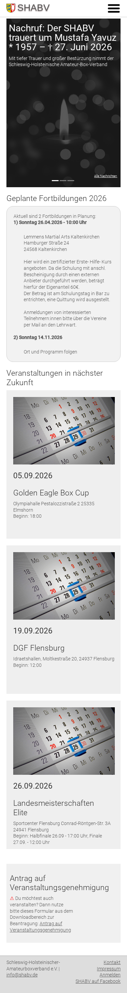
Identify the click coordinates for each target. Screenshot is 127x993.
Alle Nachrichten (105, 176)
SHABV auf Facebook (98, 981)
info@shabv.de (22, 974)
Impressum (109, 968)
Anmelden (110, 974)
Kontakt (112, 962)
